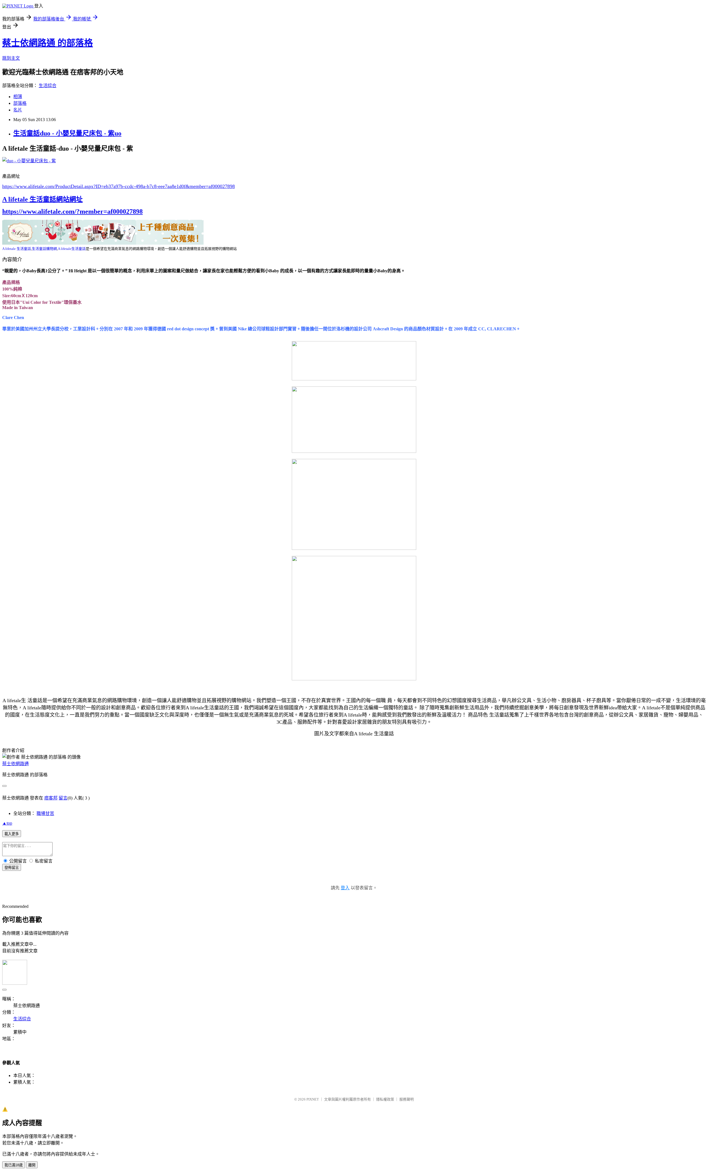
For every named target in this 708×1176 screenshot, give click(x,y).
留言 (63, 798)
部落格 (20, 103)
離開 (31, 1165)
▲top (7, 823)
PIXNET (312, 1099)
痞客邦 (51, 798)
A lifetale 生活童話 (16, 249)
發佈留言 (11, 868)
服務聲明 (406, 1099)
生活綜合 (47, 85)
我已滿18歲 (13, 1165)
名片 (17, 110)
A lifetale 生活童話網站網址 (42, 199)
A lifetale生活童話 (72, 249)
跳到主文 (11, 58)
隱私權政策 (385, 1099)
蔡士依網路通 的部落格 (47, 43)
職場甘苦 (45, 813)
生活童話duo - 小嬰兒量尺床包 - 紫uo (67, 133)
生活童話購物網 (44, 249)
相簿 (17, 96)
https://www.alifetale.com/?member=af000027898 (72, 211)
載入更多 (11, 834)
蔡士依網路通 (15, 763)
